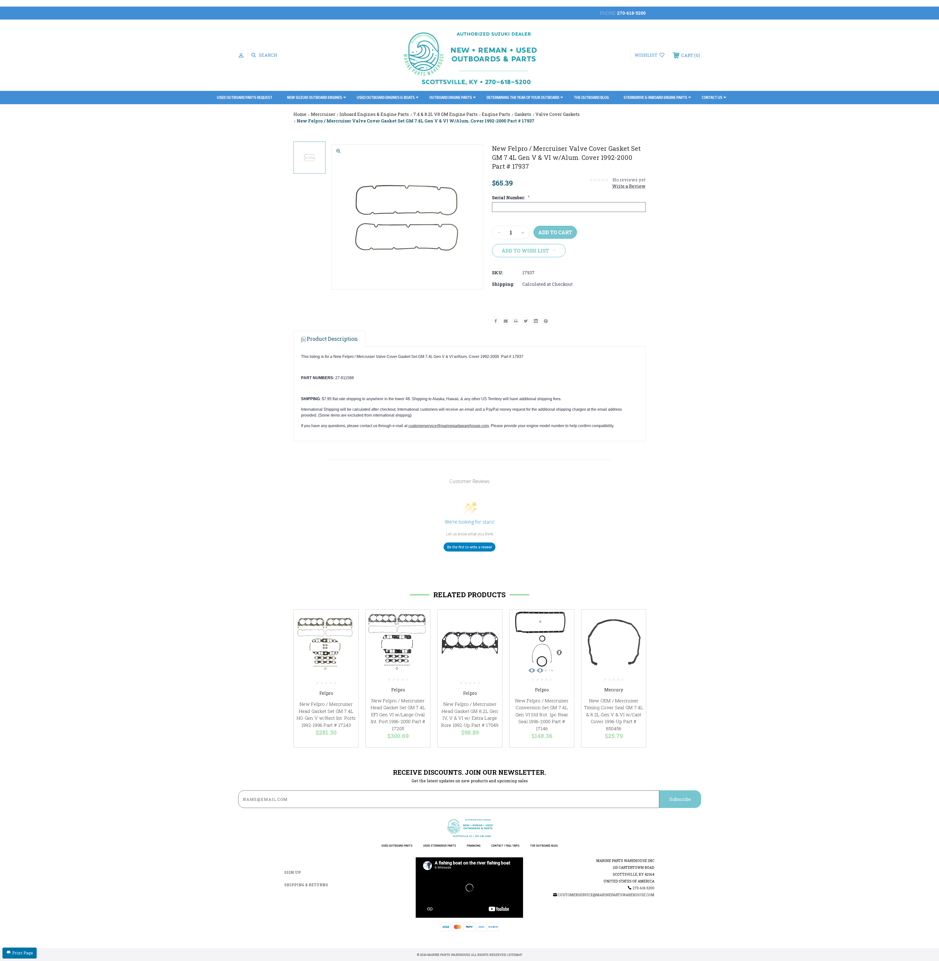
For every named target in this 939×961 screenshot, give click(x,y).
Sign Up (292, 872)
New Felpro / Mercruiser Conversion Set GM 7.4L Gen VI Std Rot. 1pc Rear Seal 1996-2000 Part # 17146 (541, 714)
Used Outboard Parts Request (244, 97)
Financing (474, 846)
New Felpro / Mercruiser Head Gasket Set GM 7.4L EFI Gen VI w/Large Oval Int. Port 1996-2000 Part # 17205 (398, 714)
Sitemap (515, 955)
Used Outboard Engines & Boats (386, 97)
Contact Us (712, 97)
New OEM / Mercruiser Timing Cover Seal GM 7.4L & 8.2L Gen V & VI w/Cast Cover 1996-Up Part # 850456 (613, 714)
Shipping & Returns (306, 885)
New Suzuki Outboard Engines (314, 97)
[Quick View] (348, 620)
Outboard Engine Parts (450, 97)
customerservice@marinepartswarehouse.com (448, 426)
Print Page (22, 952)
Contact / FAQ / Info (505, 846)
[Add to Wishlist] (348, 632)
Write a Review (629, 186)
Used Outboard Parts (397, 846)
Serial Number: (510, 197)
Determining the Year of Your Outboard (523, 97)
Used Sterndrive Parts (439, 846)
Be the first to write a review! (469, 547)
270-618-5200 (631, 13)
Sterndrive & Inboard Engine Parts (655, 97)
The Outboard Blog (591, 97)
